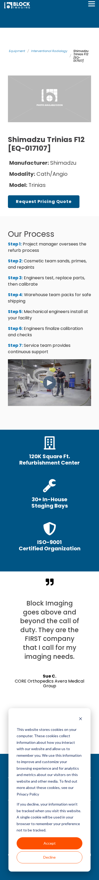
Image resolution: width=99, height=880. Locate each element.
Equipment (17, 51)
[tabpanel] (49, 653)
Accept (50, 843)
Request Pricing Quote (44, 201)
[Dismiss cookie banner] (80, 719)
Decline (49, 857)
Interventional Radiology (49, 51)
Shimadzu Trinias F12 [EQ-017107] (80, 56)
